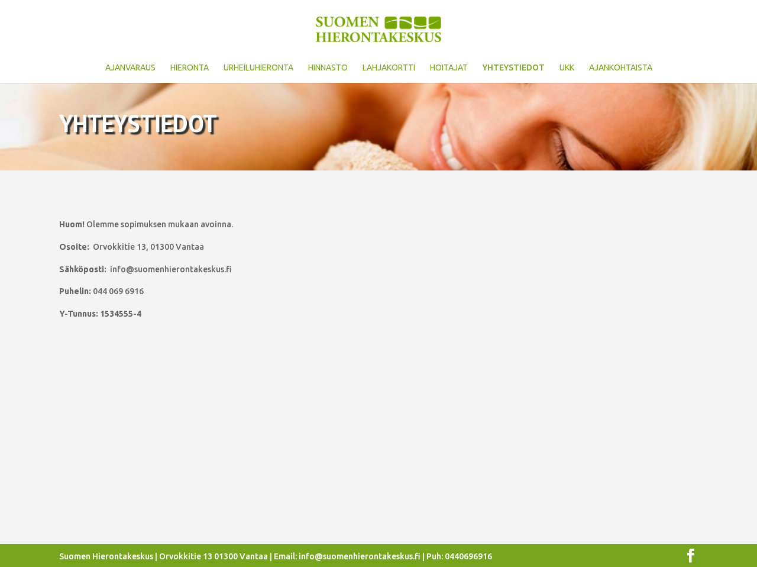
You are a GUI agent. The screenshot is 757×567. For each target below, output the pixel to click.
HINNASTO (328, 67)
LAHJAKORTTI (389, 67)
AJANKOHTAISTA (620, 67)
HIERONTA (189, 67)
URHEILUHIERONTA (258, 67)
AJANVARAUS (130, 67)
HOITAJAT (449, 67)
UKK (566, 67)
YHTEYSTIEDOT (514, 67)
